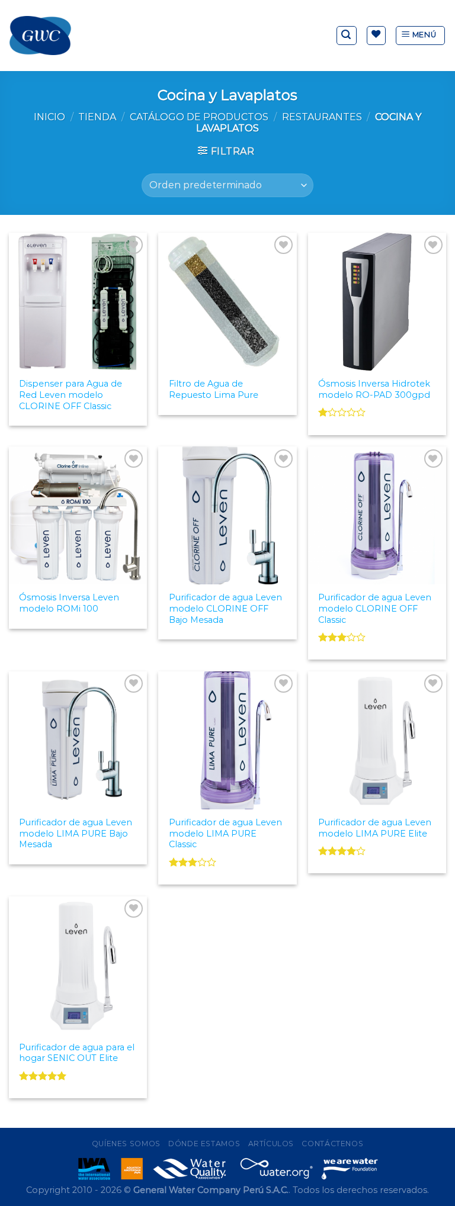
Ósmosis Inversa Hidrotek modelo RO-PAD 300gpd (374, 389)
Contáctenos (332, 1143)
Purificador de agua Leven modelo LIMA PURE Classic (225, 833)
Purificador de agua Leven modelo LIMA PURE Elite (374, 828)
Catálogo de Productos (199, 117)
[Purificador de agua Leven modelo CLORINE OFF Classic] (377, 515)
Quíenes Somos (126, 1143)
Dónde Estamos (204, 1143)
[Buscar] (347, 35)
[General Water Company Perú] (40, 35)
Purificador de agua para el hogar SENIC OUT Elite (76, 1053)
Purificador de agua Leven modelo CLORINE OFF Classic (374, 608)
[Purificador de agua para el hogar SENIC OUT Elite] (78, 965)
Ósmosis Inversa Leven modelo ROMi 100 (69, 603)
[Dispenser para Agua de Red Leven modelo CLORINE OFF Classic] (78, 302)
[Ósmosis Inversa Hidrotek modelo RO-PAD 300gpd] (377, 302)
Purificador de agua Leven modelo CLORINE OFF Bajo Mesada (225, 608)
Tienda (97, 117)
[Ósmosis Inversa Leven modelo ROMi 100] (78, 515)
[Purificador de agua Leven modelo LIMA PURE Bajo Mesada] (78, 740)
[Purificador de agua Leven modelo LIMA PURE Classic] (227, 740)
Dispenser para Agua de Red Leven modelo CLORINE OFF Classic (70, 394)
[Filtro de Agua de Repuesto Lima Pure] (227, 302)
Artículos (271, 1143)
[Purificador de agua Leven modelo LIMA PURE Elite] (377, 740)
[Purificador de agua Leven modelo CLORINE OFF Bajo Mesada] (227, 515)
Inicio (49, 117)
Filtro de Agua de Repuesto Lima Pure (213, 389)
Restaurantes (322, 117)
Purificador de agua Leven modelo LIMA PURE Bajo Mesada (75, 833)
